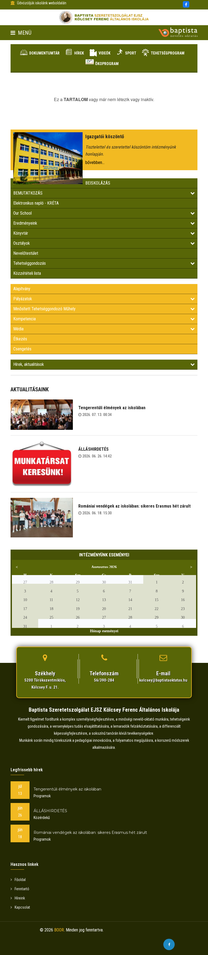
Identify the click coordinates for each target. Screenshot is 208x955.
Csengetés (22, 348)
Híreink (20, 898)
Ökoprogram (107, 64)
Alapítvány (21, 288)
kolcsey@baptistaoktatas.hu (163, 680)
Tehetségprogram (167, 53)
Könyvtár (20, 233)
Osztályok (21, 243)
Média (18, 328)
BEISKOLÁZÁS (97, 183)
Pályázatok (22, 298)
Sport (130, 53)
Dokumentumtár (44, 53)
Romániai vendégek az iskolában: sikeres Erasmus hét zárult (134, 506)
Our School (22, 213)
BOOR (59, 930)
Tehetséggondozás (29, 263)
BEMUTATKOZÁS (28, 193)
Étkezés (20, 338)
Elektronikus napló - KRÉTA (36, 203)
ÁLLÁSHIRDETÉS (93, 449)
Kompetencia (24, 318)
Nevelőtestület (25, 253)
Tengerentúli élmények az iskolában (111, 407)
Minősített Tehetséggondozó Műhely (44, 308)
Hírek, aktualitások (28, 364)
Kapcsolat (22, 907)
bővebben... (95, 162)
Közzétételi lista (27, 273)
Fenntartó (22, 889)
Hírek (79, 53)
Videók (104, 53)
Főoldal (20, 879)
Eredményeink (25, 223)
